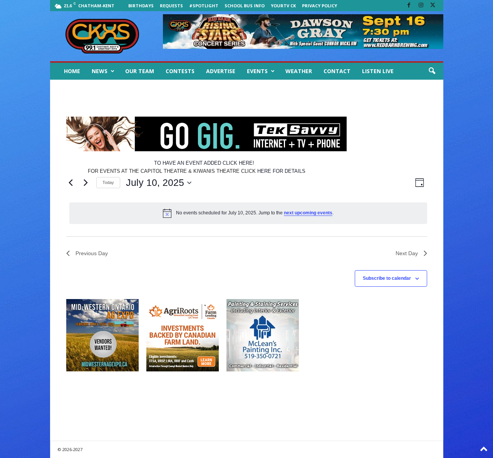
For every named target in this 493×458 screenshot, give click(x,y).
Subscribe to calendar (387, 278)
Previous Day (91, 253)
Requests (171, 5)
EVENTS (257, 71)
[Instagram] (421, 5)
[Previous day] (70, 182)
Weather (298, 71)
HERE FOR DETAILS (281, 171)
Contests (180, 71)
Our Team (139, 71)
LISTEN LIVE (378, 71)
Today (108, 182)
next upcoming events (308, 213)
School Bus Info (245, 5)
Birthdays (141, 5)
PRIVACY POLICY (319, 5)
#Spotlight (203, 5)
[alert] (248, 213)
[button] (431, 71)
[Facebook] (409, 5)
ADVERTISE (220, 71)
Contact (337, 71)
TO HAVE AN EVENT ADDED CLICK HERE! (204, 163)
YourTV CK (283, 5)
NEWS (99, 71)
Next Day (407, 253)
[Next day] (86, 182)
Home (72, 71)
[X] (433, 5)
